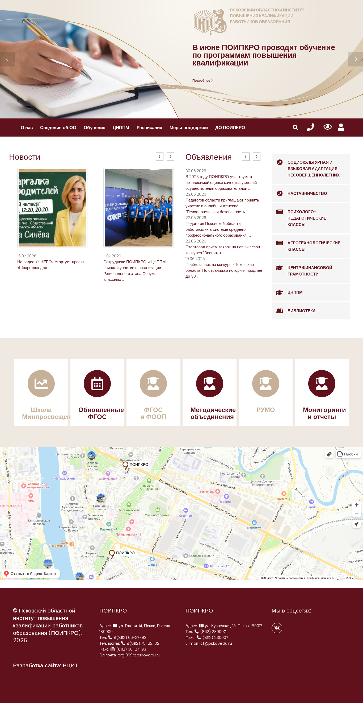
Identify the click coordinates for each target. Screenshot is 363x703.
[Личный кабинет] (341, 127)
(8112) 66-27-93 (130, 649)
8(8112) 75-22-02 (142, 643)
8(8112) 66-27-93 (129, 637)
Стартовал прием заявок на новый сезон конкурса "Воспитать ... (222, 250)
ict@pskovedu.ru (216, 643)
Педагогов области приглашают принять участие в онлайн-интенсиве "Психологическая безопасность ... (222, 206)
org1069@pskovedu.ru (139, 655)
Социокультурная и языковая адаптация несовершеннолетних (314, 168)
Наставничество (307, 193)
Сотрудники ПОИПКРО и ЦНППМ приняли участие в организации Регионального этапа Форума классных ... (134, 270)
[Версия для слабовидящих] (328, 127)
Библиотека (302, 311)
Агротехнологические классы (314, 246)
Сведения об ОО (58, 127)
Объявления (208, 157)
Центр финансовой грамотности (310, 271)
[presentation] (159, 157)
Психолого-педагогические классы (307, 218)
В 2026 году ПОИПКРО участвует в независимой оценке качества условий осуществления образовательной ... (221, 182)
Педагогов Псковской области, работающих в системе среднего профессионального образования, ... (218, 229)
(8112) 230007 (212, 631)
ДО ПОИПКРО (230, 127)
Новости (24, 157)
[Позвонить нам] (310, 127)
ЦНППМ (121, 127)
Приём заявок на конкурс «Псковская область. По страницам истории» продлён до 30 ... (223, 270)
